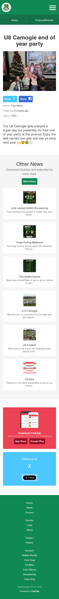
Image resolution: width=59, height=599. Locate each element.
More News (29, 181)
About (30, 530)
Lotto (29, 525)
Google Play (37, 441)
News (14, 20)
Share (23, 99)
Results (30, 520)
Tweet (8, 99)
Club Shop (29, 560)
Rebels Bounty (29, 555)
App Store (20, 441)
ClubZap (35, 591)
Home (29, 503)
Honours (29, 550)
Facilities (29, 564)
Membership (29, 574)
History (29, 542)
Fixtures (29, 512)
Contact (29, 538)
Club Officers (29, 569)
